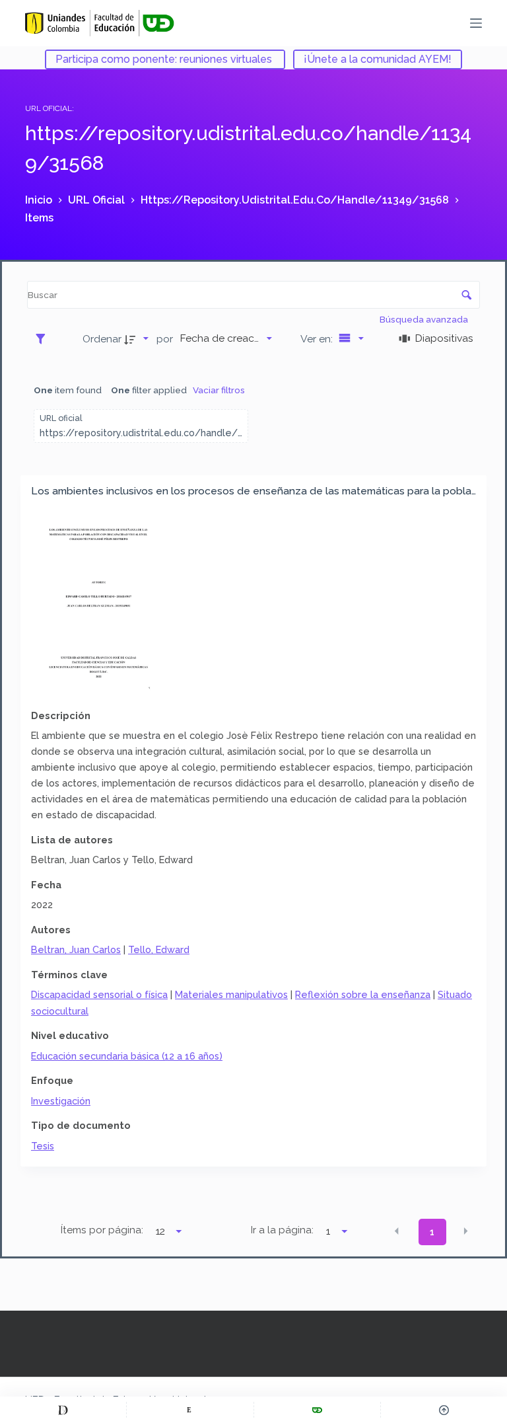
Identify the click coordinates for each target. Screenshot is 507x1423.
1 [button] (432, 1232)
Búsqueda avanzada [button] (425, 319)
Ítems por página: (102, 1230)
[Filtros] (44, 338)
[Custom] (63, 1409)
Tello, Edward (158, 949)
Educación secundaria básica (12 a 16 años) (126, 1055)
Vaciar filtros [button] (219, 390)
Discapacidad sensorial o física (99, 994)
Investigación (60, 1100)
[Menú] (476, 23)
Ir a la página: (282, 1230)
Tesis (42, 1145)
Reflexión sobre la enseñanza (362, 994)
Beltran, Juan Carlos (76, 949)
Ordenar (102, 338)
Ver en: (317, 338)
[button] (397, 1230)
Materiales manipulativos (231, 994)
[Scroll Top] (444, 1409)
